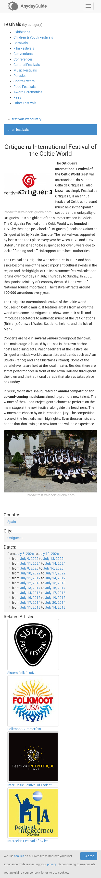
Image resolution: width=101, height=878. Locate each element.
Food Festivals (24, 87)
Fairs (17, 97)
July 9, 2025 (29, 559)
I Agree (89, 856)
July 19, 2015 (55, 598)
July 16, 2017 (55, 588)
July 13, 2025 (53, 559)
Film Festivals (23, 48)
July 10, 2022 (30, 573)
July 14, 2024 (55, 563)
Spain (11, 522)
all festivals (20, 130)
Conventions (23, 54)
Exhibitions (21, 32)
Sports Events (24, 81)
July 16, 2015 (30, 598)
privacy (51, 864)
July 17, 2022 (55, 573)
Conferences (23, 59)
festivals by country (26, 119)
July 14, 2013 (55, 607)
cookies (19, 856)
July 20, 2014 (55, 602)
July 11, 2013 (30, 607)
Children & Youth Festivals (33, 37)
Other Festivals (24, 103)
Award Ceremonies (27, 92)
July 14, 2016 (30, 593)
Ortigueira (15, 538)
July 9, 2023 (29, 568)
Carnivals (20, 43)
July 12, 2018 (30, 583)
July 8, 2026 (24, 554)
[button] (88, 6)
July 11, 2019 (30, 578)
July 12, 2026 (48, 554)
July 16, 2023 (53, 568)
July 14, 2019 (55, 578)
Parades (19, 76)
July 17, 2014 (30, 602)
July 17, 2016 (55, 593)
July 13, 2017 (30, 588)
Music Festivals (25, 70)
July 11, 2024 (30, 563)
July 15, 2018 (55, 583)
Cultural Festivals (26, 65)
